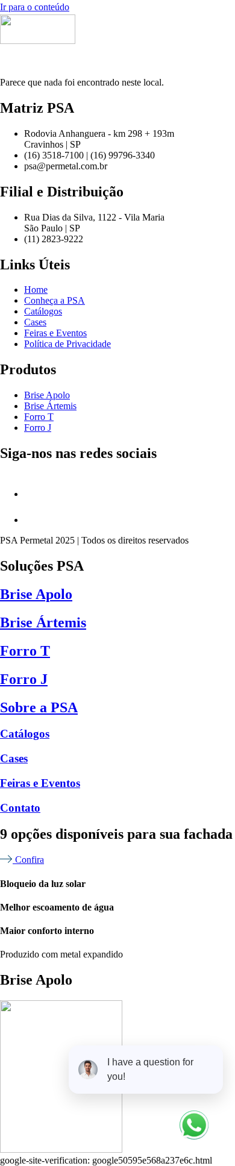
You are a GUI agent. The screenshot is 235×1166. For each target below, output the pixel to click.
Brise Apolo (36, 594)
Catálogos (24, 733)
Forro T (25, 651)
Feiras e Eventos (40, 783)
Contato (20, 807)
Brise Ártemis (43, 622)
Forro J (24, 679)
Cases (14, 758)
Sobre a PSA (39, 707)
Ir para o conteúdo (34, 7)
